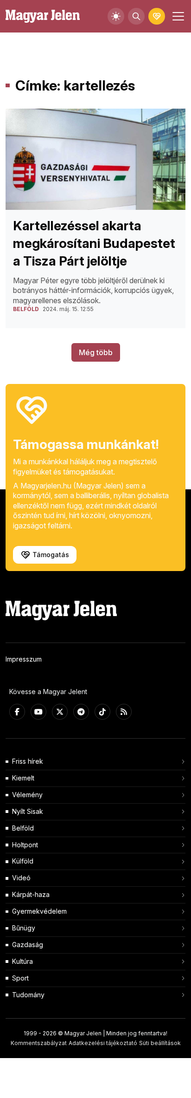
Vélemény (27, 795)
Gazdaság (27, 945)
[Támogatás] (156, 16)
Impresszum (24, 659)
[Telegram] (81, 712)
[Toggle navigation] (177, 16)
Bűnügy (23, 928)
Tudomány (28, 995)
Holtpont (25, 845)
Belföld (23, 828)
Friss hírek (27, 761)
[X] (60, 712)
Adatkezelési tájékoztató (103, 1043)
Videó (21, 878)
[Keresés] (136, 16)
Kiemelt (23, 778)
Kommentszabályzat (39, 1043)
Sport (20, 978)
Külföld (22, 861)
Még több (96, 352)
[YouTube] (38, 712)
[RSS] (124, 712)
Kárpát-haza (31, 894)
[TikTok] (102, 712)
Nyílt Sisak (27, 811)
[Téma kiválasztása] (116, 16)
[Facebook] (17, 712)
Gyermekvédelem (39, 911)
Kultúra (22, 961)
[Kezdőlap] (43, 16)
